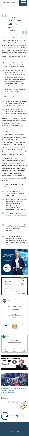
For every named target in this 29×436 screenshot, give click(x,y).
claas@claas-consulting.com (14, 433)
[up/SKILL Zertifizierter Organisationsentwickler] (14, 262)
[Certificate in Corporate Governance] (14, 314)
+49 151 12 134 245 (14, 432)
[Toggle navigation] (23, 3)
